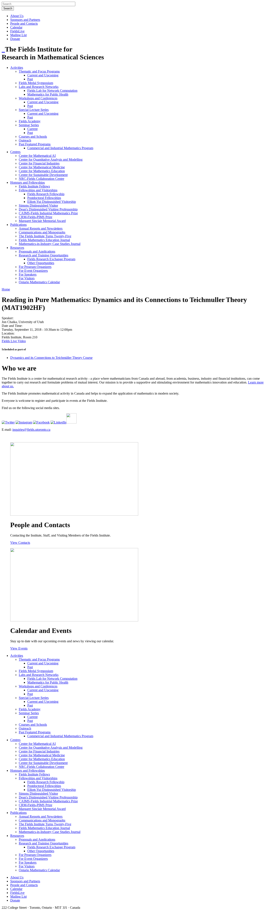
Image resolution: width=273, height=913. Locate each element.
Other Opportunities (40, 263)
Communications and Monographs (42, 232)
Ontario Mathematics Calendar (39, 282)
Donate (15, 39)
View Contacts (20, 542)
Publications (18, 224)
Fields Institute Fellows (34, 186)
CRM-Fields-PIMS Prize (35, 217)
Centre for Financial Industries (39, 163)
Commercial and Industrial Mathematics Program (60, 148)
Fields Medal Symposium (36, 83)
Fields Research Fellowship (45, 194)
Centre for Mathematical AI (37, 155)
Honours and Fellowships (27, 182)
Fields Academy (30, 121)
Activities (16, 67)
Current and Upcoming (42, 75)
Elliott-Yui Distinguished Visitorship (51, 201)
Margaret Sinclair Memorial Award (42, 221)
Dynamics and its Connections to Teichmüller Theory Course (51, 357)
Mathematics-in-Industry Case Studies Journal (49, 244)
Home (6, 289)
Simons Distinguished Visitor (38, 205)
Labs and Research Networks (38, 87)
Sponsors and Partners (25, 19)
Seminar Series (29, 125)
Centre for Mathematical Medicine (42, 167)
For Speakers (27, 274)
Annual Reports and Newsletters (40, 228)
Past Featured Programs (35, 144)
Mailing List (18, 35)
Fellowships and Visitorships (38, 190)
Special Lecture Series (34, 110)
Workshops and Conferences (38, 98)
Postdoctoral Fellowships (44, 198)
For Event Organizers (33, 270)
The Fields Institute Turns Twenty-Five (45, 236)
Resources (17, 247)
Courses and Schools (33, 136)
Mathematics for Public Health (47, 94)
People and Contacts (24, 23)
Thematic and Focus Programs (39, 71)
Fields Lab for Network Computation (52, 90)
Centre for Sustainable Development (43, 175)
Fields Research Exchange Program (51, 259)
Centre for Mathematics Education (42, 171)
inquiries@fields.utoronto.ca (31, 429)
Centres (15, 152)
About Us (16, 16)
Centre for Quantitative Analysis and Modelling (51, 159)
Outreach (25, 140)
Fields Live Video (14, 341)
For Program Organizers (35, 267)
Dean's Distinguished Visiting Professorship (48, 209)
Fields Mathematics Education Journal (44, 240)
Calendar (16, 27)
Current (32, 129)
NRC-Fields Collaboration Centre (41, 178)
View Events (19, 648)
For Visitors (27, 278)
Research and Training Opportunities (43, 255)
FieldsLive (17, 31)
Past (30, 79)
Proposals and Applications (37, 251)
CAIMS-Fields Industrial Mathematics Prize (48, 213)
